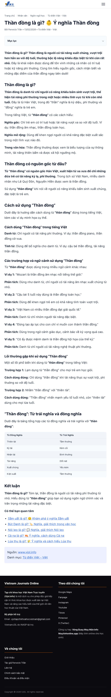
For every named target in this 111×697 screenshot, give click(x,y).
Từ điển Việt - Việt (57, 15)
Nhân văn (22, 15)
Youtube (62, 607)
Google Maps (65, 592)
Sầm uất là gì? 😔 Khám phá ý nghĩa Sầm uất (38, 518)
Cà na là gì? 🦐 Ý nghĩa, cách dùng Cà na (36, 535)
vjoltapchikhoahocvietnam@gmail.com (30, 619)
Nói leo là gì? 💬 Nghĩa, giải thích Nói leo (36, 530)
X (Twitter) (63, 623)
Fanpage (62, 597)
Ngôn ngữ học (37, 15)
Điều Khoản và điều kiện (16, 678)
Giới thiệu (9, 657)
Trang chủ (9, 15)
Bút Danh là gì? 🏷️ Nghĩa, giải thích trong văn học (42, 524)
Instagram (63, 602)
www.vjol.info (27, 552)
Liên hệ (8, 668)
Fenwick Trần (15, 29)
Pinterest (63, 618)
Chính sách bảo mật (14, 673)
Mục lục (12, 40)
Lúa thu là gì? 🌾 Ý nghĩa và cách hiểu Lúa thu (39, 541)
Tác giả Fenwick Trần (15, 663)
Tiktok (61, 612)
